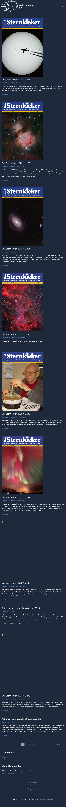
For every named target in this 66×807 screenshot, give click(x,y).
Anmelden (33, 791)
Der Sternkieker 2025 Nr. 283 (16, 334)
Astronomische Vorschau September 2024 (22, 719)
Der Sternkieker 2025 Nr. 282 (16, 414)
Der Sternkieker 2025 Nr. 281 (16, 497)
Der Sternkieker (10, 83)
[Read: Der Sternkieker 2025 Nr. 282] (22, 381)
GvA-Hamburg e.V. (26, 6)
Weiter (59, 744)
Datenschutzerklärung (33, 787)
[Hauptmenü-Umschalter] (62, 6)
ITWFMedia (49, 799)
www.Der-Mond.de (9, 773)
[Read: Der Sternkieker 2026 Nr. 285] (22, 131)
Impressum (33, 785)
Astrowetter (5, 757)
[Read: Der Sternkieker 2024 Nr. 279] (22, 663)
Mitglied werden (33, 789)
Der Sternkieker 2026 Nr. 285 (16, 163)
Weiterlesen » (5, 94)
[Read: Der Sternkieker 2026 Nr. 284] (22, 216)
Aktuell (4, 83)
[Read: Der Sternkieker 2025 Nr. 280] (22, 550)
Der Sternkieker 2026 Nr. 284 (16, 249)
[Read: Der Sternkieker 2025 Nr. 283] (22, 302)
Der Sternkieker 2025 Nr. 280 (16, 583)
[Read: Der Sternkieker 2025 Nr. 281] (22, 465)
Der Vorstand (33, 782)
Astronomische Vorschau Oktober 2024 (21, 608)
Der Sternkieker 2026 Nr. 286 (16, 79)
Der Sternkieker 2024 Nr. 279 (16, 696)
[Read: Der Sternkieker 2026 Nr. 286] (22, 47)
